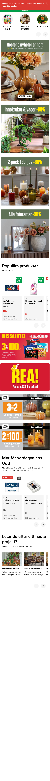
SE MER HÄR (7, 270)
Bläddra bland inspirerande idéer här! (17, 546)
